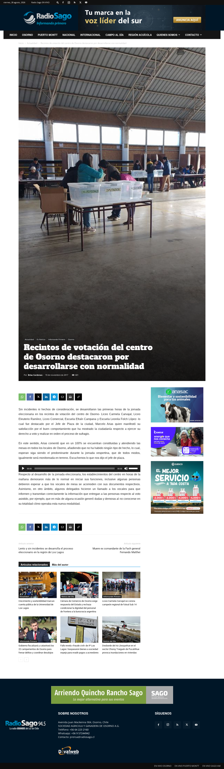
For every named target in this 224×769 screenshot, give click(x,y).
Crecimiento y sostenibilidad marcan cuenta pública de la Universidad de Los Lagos (36, 604)
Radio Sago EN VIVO (40, 2)
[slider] (134, 468)
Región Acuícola (140, 35)
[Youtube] (86, 2)
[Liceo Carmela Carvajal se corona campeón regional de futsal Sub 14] (121, 585)
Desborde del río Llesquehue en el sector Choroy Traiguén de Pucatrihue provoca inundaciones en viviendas (120, 649)
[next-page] (26, 659)
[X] (80, 2)
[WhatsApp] (22, 396)
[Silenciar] (126, 468)
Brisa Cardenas (35, 375)
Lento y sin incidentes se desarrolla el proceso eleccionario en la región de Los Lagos (46, 550)
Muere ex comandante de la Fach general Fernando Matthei (116, 550)
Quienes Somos (167, 35)
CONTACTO (192, 35)
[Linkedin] (46, 396)
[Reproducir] (23, 468)
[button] (57, 2)
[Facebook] (63, 2)
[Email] (62, 396)
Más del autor (60, 564)
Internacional (90, 35)
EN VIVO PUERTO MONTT (187, 765)
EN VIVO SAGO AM (211, 765)
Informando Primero (56, 339)
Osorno (27, 35)
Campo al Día (115, 35)
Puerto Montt (48, 35)
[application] (79, 468)
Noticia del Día (67, 596)
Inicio (21, 43)
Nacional (68, 35)
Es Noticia (41, 339)
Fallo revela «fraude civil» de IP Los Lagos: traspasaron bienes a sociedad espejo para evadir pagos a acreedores (79, 649)
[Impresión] (70, 396)
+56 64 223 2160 (79, 729)
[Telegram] (54, 396)
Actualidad (32, 43)
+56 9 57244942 (80, 733)
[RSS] (74, 2)
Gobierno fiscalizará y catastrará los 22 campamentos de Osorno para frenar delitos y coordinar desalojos (36, 649)
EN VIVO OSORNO (162, 765)
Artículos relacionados (34, 564)
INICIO (13, 35)
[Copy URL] (78, 396)
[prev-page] (21, 659)
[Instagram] (68, 2)
